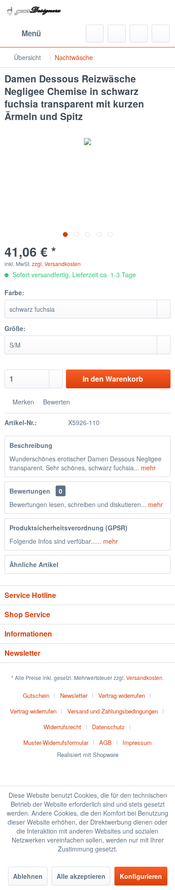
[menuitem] (22, 34)
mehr (147, 467)
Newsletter (74, 695)
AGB (105, 742)
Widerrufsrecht (62, 726)
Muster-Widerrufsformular (55, 742)
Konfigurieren (141, 876)
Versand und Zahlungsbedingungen (112, 711)
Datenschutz (108, 726)
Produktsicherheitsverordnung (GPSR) (68, 527)
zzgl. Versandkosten (56, 263)
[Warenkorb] (161, 34)
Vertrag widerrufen (121, 695)
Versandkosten (144, 677)
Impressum (137, 742)
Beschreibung (30, 445)
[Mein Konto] (139, 34)
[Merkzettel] (117, 34)
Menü (31, 33)
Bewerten (55, 401)
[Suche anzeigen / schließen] (95, 34)
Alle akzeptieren (81, 876)
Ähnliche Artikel (33, 564)
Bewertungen (29, 490)
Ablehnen (28, 876)
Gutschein (36, 695)
